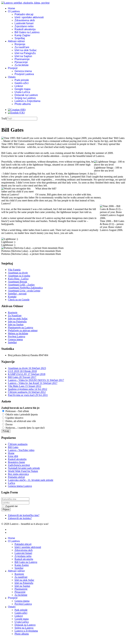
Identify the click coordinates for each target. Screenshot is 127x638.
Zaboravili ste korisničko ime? (23, 515)
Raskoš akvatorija (25, 29)
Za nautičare (22, 47)
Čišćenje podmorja (27, 392)
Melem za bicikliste (18, 333)
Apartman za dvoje (18, 272)
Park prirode (22, 80)
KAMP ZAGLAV (26, 374)
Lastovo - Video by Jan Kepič (32, 383)
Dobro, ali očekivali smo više (20, 421)
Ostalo (12, 77)
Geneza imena (23, 71)
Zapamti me (11, 506)
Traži (4, 118)
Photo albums (23, 104)
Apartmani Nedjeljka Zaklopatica (25, 287)
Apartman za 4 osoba (19, 275)
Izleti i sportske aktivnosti (29, 17)
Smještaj (20, 38)
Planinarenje (22, 59)
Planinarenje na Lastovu (20, 327)
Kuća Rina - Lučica (18, 278)
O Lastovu (14, 11)
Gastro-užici (22, 83)
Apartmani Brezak (17, 281)
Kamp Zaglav (22, 35)
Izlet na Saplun (23, 56)
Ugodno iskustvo (14, 417)
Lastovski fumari (24, 23)
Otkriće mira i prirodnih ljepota (21, 414)
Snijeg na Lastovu (25, 98)
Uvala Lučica (22, 92)
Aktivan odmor (16, 41)
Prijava (6, 509)
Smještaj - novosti (17, 293)
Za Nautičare (14, 315)
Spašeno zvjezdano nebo (27, 389)
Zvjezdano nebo (24, 26)
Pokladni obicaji (24, 14)
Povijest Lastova (24, 74)
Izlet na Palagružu (25, 53)
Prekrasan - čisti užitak (17, 411)
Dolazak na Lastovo (26, 95)
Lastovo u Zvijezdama (27, 101)
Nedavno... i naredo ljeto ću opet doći (25, 427)
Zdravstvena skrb (25, 20)
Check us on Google (18, 299)
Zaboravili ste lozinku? (20, 518)
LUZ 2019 (22, 371)
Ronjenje (20, 44)
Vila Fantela (14, 269)
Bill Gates (22, 377)
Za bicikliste (22, 65)
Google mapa (22, 89)
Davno (9, 424)
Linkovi (19, 86)
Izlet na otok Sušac (26, 50)
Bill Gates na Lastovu (27, 32)
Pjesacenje (21, 62)
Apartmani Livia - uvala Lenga (24, 290)
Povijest (12, 68)
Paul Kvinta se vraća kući (28, 395)
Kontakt (12, 296)
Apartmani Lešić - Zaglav (21, 284)
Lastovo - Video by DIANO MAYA (36, 380)
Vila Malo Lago (24, 386)
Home (11, 8)
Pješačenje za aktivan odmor (23, 330)
